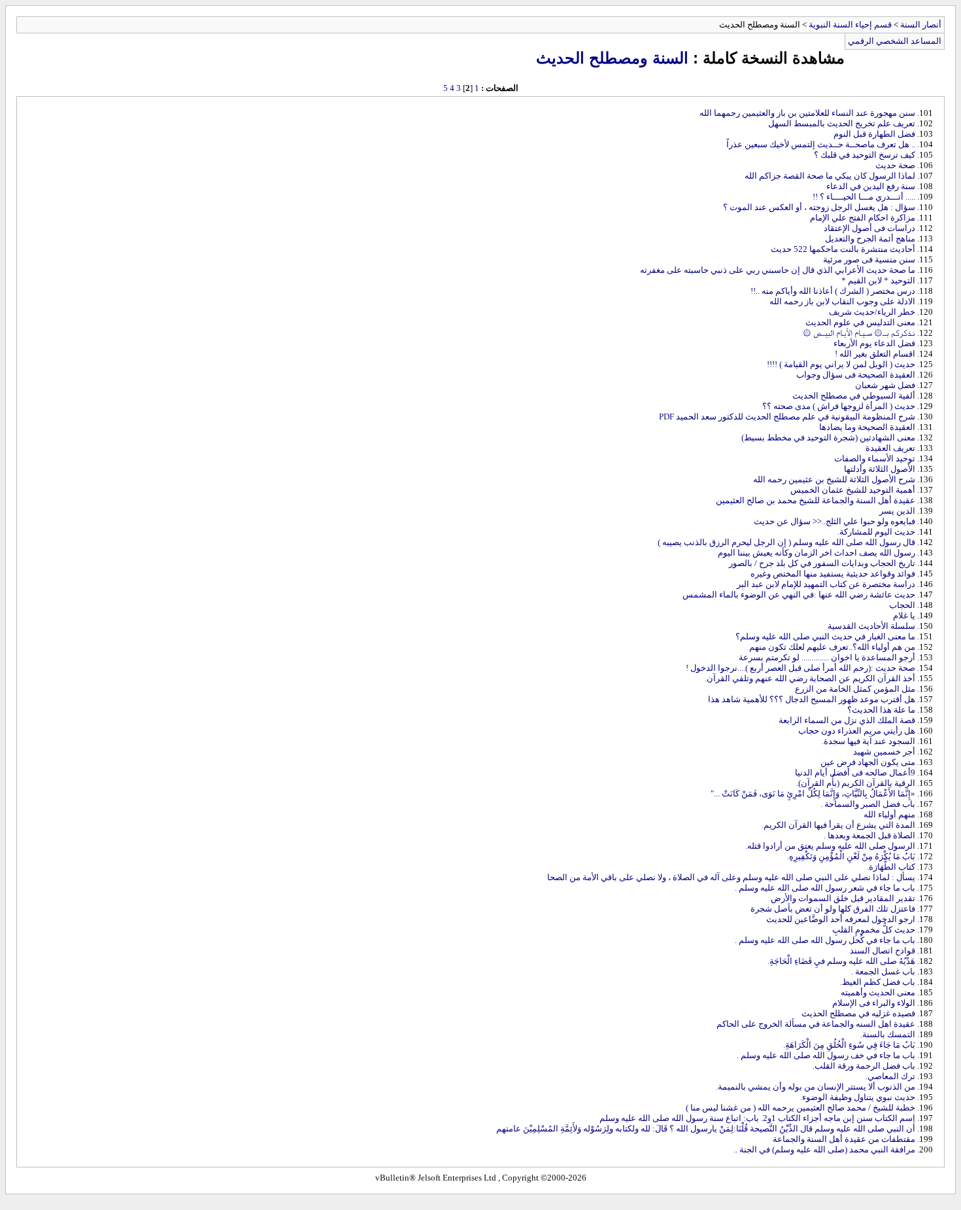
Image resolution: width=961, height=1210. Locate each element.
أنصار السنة (920, 24)
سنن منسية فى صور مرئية (869, 259)
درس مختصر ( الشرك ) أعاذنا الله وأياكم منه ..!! (832, 291)
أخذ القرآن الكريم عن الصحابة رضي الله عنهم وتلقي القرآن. (810, 678)
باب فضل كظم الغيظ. (877, 982)
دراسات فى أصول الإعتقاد (869, 228)
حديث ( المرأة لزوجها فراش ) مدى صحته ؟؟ (838, 406)
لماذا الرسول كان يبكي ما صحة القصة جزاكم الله (830, 176)
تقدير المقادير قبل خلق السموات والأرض (843, 898)
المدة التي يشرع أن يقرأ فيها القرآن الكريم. (838, 825)
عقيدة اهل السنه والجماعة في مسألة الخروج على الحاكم (816, 1024)
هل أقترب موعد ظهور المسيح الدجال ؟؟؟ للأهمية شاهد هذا (811, 699)
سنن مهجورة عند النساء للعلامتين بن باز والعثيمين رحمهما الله (807, 113)
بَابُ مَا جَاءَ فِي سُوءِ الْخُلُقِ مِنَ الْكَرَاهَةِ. (849, 1045)
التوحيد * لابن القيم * (878, 280)
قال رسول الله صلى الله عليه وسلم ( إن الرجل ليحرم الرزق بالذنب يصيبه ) (786, 542)
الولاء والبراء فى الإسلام (873, 1003)
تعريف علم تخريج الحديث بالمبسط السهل (841, 123)
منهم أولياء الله (889, 814)
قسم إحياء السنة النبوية (850, 24)
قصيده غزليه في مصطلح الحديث (858, 1013)
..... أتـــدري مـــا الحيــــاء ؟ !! (864, 197)
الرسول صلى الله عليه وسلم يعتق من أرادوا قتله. (830, 846)
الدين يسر (897, 511)
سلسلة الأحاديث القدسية (871, 626)
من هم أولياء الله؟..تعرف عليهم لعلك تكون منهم (832, 647)
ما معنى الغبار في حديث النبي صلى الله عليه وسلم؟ (825, 636)
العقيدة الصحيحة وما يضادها (867, 427)
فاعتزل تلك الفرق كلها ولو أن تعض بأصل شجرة (832, 909)
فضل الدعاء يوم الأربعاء (874, 343)
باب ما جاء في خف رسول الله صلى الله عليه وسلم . (826, 1055)
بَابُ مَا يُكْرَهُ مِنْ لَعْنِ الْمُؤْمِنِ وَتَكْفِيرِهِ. (851, 856)
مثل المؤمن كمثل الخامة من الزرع (855, 689)
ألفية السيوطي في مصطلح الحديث (853, 395)
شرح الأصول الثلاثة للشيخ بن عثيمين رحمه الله (834, 479)
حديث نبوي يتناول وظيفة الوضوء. (857, 1097)
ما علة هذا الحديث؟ (881, 710)
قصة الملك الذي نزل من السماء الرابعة (847, 720)
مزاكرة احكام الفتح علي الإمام (862, 217)
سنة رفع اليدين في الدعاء (870, 186)
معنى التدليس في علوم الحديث (860, 322)
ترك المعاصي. (890, 1076)
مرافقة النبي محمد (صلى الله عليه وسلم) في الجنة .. (824, 1149)
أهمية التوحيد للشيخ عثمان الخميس (852, 490)
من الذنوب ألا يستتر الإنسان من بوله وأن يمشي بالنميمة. (815, 1087)
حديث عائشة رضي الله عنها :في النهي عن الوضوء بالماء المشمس (799, 594)
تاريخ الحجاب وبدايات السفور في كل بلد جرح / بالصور (822, 563)
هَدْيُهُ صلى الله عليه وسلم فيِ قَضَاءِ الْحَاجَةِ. (841, 961)
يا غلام (904, 615)
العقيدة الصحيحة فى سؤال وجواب (855, 375)
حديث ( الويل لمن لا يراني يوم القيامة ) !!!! (841, 364)
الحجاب (902, 605)
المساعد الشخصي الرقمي (894, 41)
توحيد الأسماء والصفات (874, 458)
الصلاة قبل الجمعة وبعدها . (869, 835)
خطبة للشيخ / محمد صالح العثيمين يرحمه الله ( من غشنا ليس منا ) (800, 1107)
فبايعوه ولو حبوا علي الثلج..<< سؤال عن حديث (834, 521)
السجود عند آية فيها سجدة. (868, 741)
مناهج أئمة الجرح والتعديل (870, 238)
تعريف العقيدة (890, 448)
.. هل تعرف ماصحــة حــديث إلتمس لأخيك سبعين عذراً (820, 144)
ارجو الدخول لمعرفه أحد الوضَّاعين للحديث (840, 919)
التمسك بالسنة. (887, 1034)
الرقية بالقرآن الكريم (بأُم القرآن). (855, 783)
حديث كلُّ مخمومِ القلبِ (873, 929)
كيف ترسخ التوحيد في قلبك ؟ (864, 155)
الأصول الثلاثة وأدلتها (879, 469)
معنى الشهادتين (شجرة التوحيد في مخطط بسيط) (828, 437)
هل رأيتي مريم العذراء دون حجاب (856, 731)
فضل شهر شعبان (885, 385)
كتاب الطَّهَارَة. (891, 867)
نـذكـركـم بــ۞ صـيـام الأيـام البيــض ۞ (859, 333)
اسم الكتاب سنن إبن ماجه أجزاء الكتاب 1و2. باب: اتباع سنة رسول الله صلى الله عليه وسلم (757, 1118)
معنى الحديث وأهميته (878, 992)
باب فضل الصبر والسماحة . (867, 804)
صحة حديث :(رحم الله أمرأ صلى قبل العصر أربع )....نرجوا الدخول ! (800, 668)
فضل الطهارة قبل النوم (874, 134)
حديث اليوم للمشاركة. (876, 532)
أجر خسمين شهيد (884, 751)
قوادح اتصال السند (882, 950)
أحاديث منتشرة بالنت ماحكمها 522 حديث (843, 249)
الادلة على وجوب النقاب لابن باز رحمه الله (842, 301)
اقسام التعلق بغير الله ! (875, 354)
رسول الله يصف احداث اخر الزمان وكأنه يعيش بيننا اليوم (816, 553)
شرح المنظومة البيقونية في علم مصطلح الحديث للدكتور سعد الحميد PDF (787, 416)
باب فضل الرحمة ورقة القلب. (864, 1066)
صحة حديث (895, 165)
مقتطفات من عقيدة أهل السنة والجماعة (844, 1139)
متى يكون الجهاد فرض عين (867, 762)
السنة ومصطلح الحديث (612, 58)
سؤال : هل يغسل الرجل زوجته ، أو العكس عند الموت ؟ (819, 207)
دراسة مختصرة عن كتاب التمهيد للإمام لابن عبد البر (826, 584)
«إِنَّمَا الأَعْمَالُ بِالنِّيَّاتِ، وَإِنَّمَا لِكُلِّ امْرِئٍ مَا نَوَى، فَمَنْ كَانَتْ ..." (813, 793)
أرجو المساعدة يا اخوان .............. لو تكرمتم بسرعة (827, 657)
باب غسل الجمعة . (883, 971)
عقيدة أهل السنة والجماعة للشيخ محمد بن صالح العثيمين (815, 500)
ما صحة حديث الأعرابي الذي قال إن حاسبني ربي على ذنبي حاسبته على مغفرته (777, 270)
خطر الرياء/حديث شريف (872, 312)
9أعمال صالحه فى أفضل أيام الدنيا (855, 772)
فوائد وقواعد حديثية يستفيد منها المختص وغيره (832, 573)
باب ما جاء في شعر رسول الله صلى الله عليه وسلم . (825, 888)
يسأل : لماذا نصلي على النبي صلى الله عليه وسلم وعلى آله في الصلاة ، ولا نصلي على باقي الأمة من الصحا (731, 877)
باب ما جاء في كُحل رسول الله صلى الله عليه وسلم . (825, 940)
